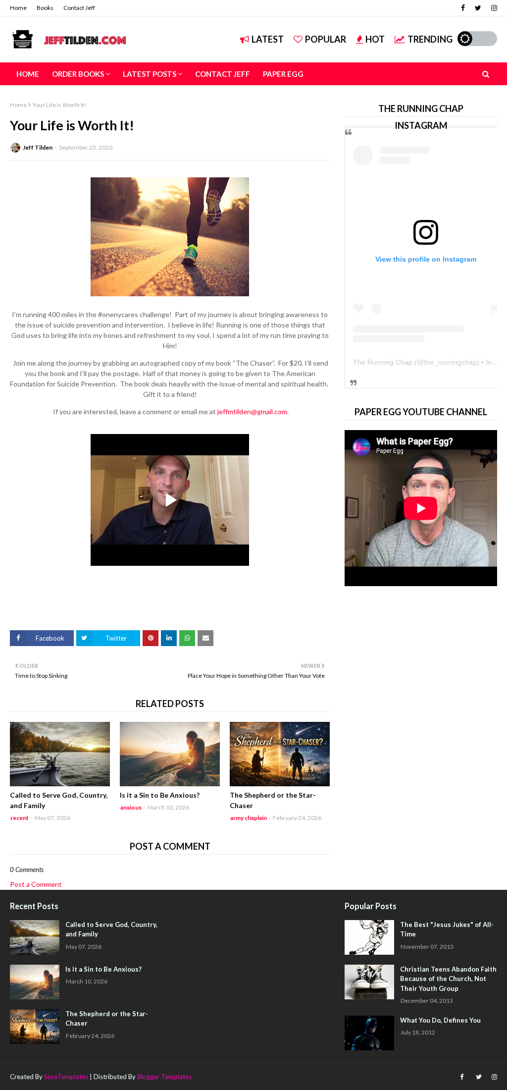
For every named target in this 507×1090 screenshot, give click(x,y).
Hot (375, 39)
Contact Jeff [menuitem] (222, 73)
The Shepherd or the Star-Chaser (273, 800)
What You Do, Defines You (440, 1020)
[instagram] (493, 8)
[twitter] (478, 8)
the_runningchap (450, 362)
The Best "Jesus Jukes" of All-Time (447, 929)
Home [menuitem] (27, 73)
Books (45, 7)
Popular (325, 39)
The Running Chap (382, 362)
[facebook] (462, 8)
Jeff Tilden (37, 147)
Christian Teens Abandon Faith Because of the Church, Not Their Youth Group (448, 978)
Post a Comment (36, 884)
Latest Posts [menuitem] (149, 73)
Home (18, 7)
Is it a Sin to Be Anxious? (160, 795)
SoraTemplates (66, 1077)
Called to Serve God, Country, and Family (58, 800)
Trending (430, 39)
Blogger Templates (164, 1077)
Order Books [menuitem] (78, 73)
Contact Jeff (79, 7)
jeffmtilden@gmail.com (252, 411)
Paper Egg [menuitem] (283, 73)
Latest (268, 39)
